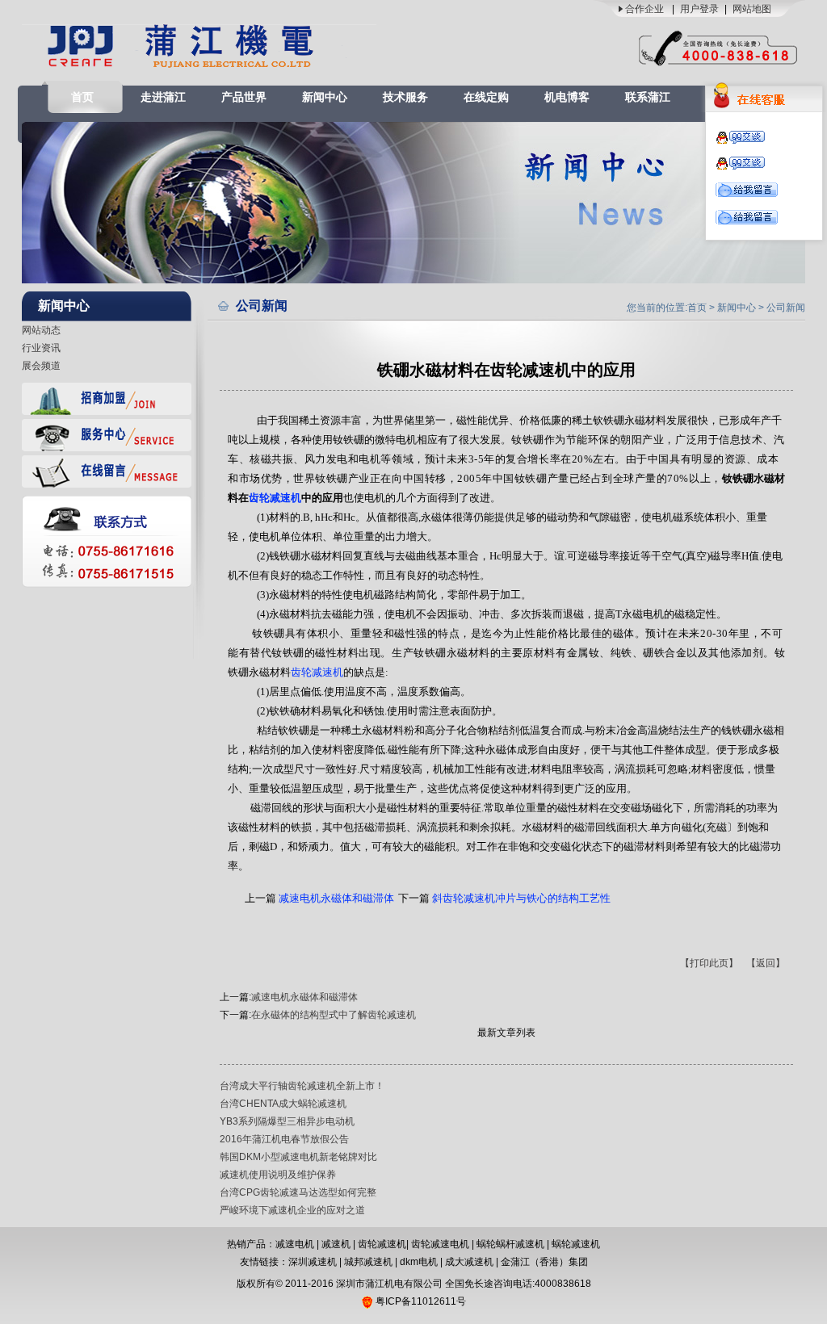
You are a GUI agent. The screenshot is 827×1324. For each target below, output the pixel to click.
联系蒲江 (647, 96)
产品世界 (244, 96)
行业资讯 (41, 348)
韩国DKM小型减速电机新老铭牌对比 (298, 1157)
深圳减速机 (312, 1261)
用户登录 (699, 9)
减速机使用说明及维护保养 (278, 1174)
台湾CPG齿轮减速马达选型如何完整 (298, 1192)
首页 (82, 96)
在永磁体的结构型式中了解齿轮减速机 (333, 1014)
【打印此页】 (709, 963)
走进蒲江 (163, 96)
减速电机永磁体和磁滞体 (304, 997)
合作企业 (644, 9)
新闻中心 (324, 96)
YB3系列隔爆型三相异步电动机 (287, 1121)
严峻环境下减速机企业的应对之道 (292, 1210)
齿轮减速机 (382, 1244)
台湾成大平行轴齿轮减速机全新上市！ (302, 1085)
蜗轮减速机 (576, 1244)
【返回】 (765, 963)
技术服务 (405, 96)
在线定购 (486, 96)
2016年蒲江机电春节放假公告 (284, 1139)
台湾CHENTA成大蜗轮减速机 (283, 1103)
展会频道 (41, 365)
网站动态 (41, 330)
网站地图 (752, 9)
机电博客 (567, 96)
